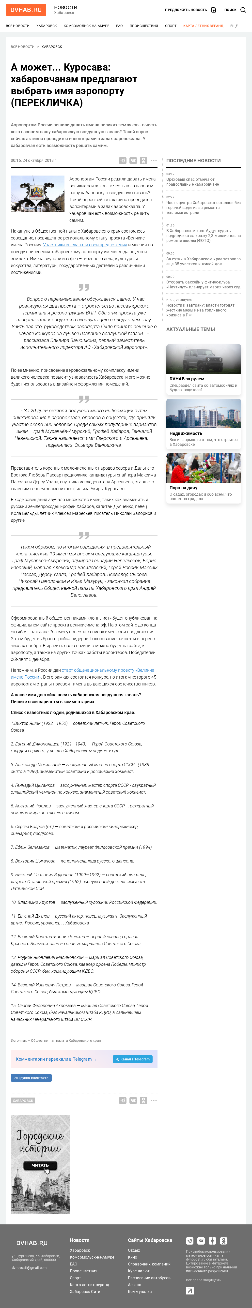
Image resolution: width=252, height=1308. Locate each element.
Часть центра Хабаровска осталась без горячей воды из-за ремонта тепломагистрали (203, 207)
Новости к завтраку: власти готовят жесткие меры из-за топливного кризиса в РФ (200, 310)
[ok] (223, 1241)
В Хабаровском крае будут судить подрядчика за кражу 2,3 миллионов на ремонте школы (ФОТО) (203, 235)
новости (65, 7)
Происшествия (144, 26)
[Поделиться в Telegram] (122, 160)
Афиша (134, 1284)
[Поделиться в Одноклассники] (143, 160)
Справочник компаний (149, 1264)
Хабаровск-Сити (85, 1291)
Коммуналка (140, 1291)
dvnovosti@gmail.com (29, 1268)
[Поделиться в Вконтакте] (133, 160)
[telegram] (189, 1241)
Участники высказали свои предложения (85, 244)
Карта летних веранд (203, 26)
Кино (132, 1257)
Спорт (171, 26)
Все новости (18, 26)
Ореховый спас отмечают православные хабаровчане (192, 182)
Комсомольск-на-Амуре (86, 26)
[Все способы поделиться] (154, 160)
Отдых (134, 1250)
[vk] (201, 1241)
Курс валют (139, 1271)
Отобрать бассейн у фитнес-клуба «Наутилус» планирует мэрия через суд (203, 284)
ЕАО (119, 26)
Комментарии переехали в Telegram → (56, 1059)
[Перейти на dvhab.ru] (26, 10)
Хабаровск (46, 26)
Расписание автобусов (149, 1278)
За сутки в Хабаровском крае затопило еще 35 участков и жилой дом (203, 261)
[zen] (212, 1241)
